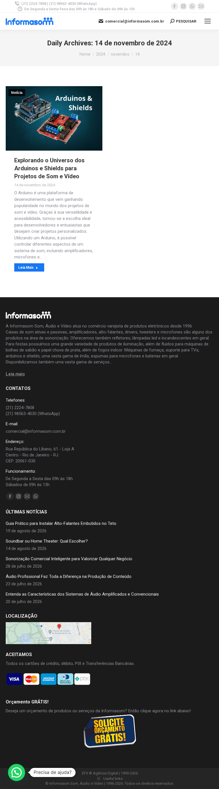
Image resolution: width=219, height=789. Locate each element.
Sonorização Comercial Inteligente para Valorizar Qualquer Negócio (69, 558)
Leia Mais (26, 268)
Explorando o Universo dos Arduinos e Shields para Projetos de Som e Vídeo (49, 168)
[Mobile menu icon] (207, 21)
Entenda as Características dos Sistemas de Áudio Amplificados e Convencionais (82, 594)
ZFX (85, 773)
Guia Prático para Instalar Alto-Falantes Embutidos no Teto (61, 523)
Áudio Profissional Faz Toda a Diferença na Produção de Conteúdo (68, 576)
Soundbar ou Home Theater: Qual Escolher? (47, 541)
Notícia (17, 93)
